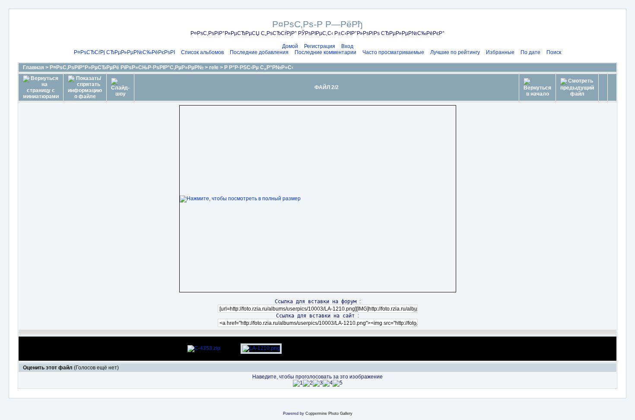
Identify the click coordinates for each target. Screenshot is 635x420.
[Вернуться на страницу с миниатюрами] (41, 87)
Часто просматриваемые (393, 52)
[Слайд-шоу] (120, 87)
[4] (328, 383)
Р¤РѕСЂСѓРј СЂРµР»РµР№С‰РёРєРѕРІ (124, 52)
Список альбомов (202, 52)
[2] (308, 383)
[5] (338, 383)
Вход (347, 46)
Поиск (553, 52)
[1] (298, 383)
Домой (290, 46)
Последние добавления (259, 52)
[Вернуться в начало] (537, 87)
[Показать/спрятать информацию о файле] (85, 87)
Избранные (500, 52)
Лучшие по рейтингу (455, 52)
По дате (530, 52)
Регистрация (319, 46)
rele (214, 67)
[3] (318, 383)
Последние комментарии (325, 52)
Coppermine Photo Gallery (328, 413)
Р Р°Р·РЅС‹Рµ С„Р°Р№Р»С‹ (258, 67)
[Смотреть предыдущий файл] (577, 87)
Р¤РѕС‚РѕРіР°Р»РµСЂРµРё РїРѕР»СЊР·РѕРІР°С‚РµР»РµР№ (126, 67)
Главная (33, 67)
